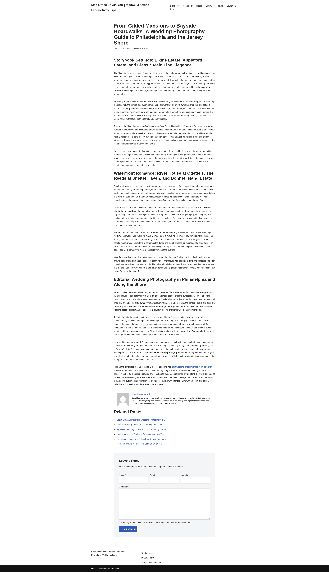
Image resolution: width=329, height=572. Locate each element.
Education (231, 6)
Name (122, 475)
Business (174, 6)
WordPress (114, 569)
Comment (124, 487)
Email (153, 475)
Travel (220, 6)
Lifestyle (210, 6)
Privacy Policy (147, 558)
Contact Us (146, 553)
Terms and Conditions (151, 563)
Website (184, 475)
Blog (172, 9)
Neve (93, 569)
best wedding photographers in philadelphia (192, 367)
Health (199, 6)
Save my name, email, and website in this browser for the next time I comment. (156, 523)
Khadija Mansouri (123, 48)
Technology (187, 6)
